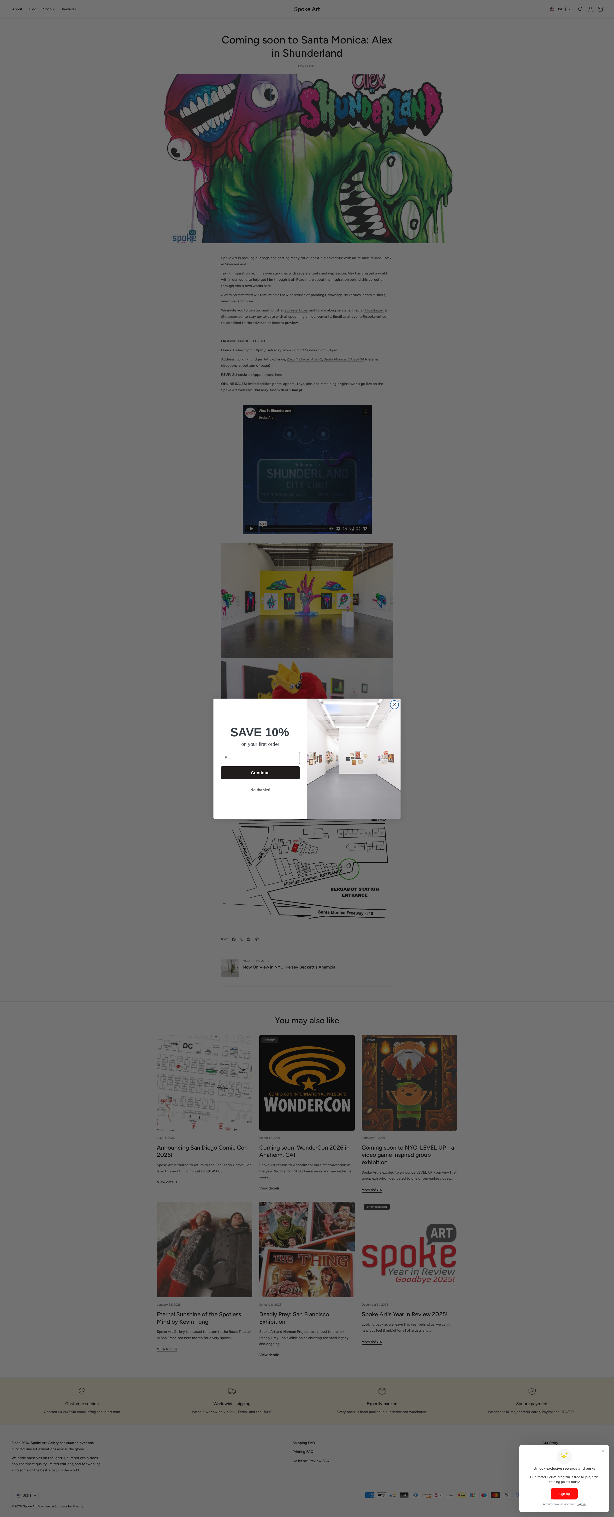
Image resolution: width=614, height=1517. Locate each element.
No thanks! (260, 790)
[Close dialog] (394, 705)
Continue (260, 772)
